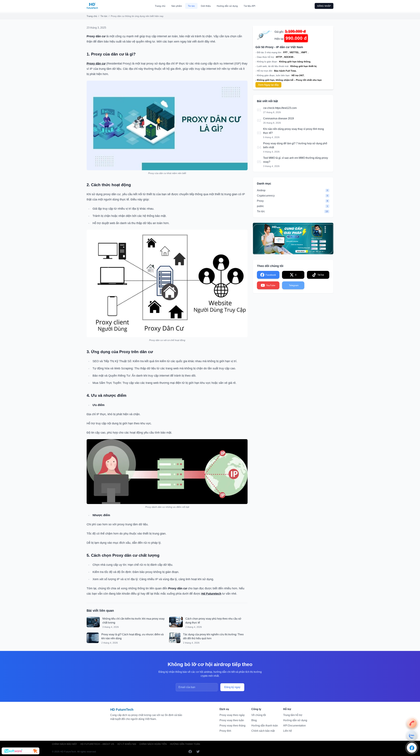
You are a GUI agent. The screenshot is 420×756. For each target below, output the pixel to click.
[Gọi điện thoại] (412, 723)
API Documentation (294, 725)
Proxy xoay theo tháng (232, 725)
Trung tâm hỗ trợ (292, 715)
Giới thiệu (206, 6)
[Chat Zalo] (412, 735)
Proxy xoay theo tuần (232, 720)
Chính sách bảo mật (263, 730)
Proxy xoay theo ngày (232, 715)
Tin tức (191, 6)
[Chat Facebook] (412, 748)
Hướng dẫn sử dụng (227, 6)
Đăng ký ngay (232, 687)
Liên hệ (287, 730)
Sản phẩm (176, 6)
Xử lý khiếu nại (126, 744)
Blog (254, 720)
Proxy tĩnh (225, 730)
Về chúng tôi (258, 715)
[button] (20, 751)
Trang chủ (160, 6)
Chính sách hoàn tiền (153, 744)
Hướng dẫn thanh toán (264, 725)
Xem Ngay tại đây (268, 84)
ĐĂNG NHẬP (324, 6)
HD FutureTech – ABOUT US (97, 744)
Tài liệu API (249, 6)
